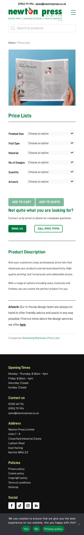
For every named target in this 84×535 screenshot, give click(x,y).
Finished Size (16, 133)
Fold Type (14, 143)
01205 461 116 (16, 403)
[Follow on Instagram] (28, 505)
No (37, 529)
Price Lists (53, 338)
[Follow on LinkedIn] (36, 505)
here (23, 324)
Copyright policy (17, 477)
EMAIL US (17, 228)
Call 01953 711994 (48, 228)
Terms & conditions (19, 482)
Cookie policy (16, 473)
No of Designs (17, 162)
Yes (26, 529)
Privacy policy (16, 468)
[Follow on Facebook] (11, 505)
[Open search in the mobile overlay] (42, 28)
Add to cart (21, 202)
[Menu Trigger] (73, 12)
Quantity (14, 172)
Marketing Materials (34, 338)
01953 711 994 (26, 3)
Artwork (13, 181)
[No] (79, 524)
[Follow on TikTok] (20, 505)
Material (14, 153)
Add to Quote (49, 202)
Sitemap (13, 487)
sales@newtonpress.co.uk (50, 3)
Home (11, 42)
